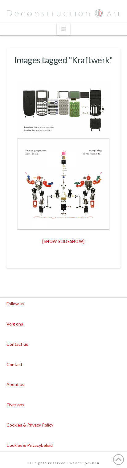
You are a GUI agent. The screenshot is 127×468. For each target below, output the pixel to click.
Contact (14, 364)
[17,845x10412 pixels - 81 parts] (63, 110)
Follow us (15, 303)
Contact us (17, 344)
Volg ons (14, 323)
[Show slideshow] (63, 241)
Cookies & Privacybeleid (29, 445)
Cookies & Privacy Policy (29, 424)
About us (15, 384)
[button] (63, 29)
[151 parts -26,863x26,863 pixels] (63, 184)
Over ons (15, 404)
